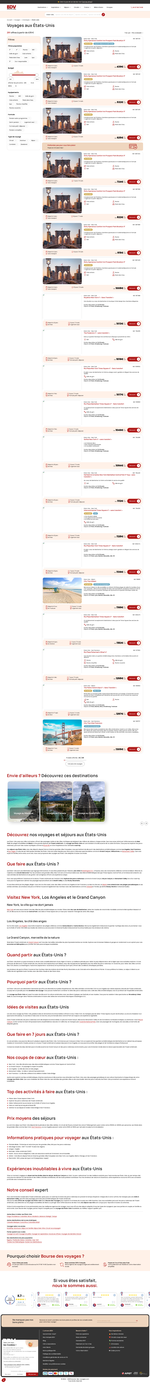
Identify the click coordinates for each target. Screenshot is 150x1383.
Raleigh (48, 1216)
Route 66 (46, 845)
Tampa (54, 1216)
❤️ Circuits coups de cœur (118, 1337)
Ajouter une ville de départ (64, 15)
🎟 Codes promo (114, 1351)
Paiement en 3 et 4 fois (83, 1344)
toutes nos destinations (33, 1242)
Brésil (37, 1222)
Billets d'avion (98, 7)
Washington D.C (87, 871)
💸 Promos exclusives (116, 1341)
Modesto (35, 1216)
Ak (28, 1216)
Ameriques (26, 20)
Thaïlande (16, 1240)
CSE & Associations (49, 1344)
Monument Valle (128, 851)
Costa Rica (23, 1222)
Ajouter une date (81, 15)
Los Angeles (23, 926)
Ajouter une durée (94, 15)
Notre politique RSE (49, 1351)
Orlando (89, 887)
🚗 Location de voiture (116, 1347)
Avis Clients (47, 1347)
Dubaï (22, 1240)
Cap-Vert (35, 1240)
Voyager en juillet (25, 1234)
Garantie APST (81, 1341)
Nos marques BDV (49, 1337)
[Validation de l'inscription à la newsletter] (137, 1321)
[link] (133, 7)
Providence (15, 1216)
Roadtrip (10, 1228)
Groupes (109, 7)
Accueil (9, 20)
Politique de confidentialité (52, 1354)
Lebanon (42, 1216)
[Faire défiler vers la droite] (146, 823)
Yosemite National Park (87, 1022)
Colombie (31, 1222)
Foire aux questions (82, 1334)
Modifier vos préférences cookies (54, 1364)
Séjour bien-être (39, 1228)
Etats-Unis (50, 15)
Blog (44, 1341)
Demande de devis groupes (85, 1347)
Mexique (16, 1222)
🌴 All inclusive (114, 1344)
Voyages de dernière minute (71, 1234)
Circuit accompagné (52, 1228)
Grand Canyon (33, 942)
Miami (105, 885)
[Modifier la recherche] (103, 14)
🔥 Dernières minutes (116, 1334)
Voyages (17, 20)
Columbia (23, 1216)
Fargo (9, 1216)
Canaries (28, 1240)
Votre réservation (82, 1351)
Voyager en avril (12, 1234)
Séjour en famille (27, 1228)
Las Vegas (12, 851)
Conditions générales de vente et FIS (55, 1357)
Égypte (9, 1240)
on (31, 1216)
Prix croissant (136, 33)
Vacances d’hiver (54, 1234)
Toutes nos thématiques (15, 1242)
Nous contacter (81, 1337)
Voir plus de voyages (75, 764)
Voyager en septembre (39, 1234)
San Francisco (36, 1127)
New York (10, 910)
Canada (10, 1222)
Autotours (17, 1228)
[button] (142, 823)
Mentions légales (48, 1361)
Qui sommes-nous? (49, 1334)
